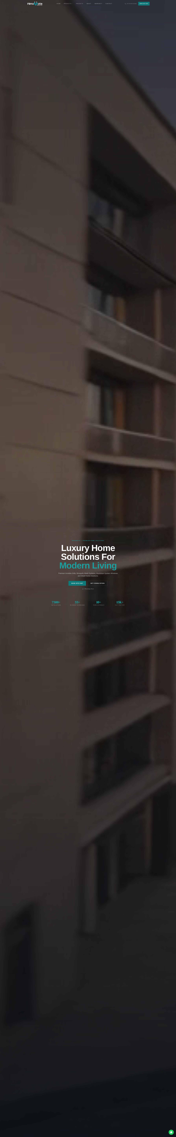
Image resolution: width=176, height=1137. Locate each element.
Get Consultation (97, 583)
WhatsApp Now (89, 589)
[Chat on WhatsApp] (171, 1132)
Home (59, 3)
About (89, 3)
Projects (79, 3)
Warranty (98, 3)
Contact (109, 3)
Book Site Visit (144, 3)
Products (67, 3)
